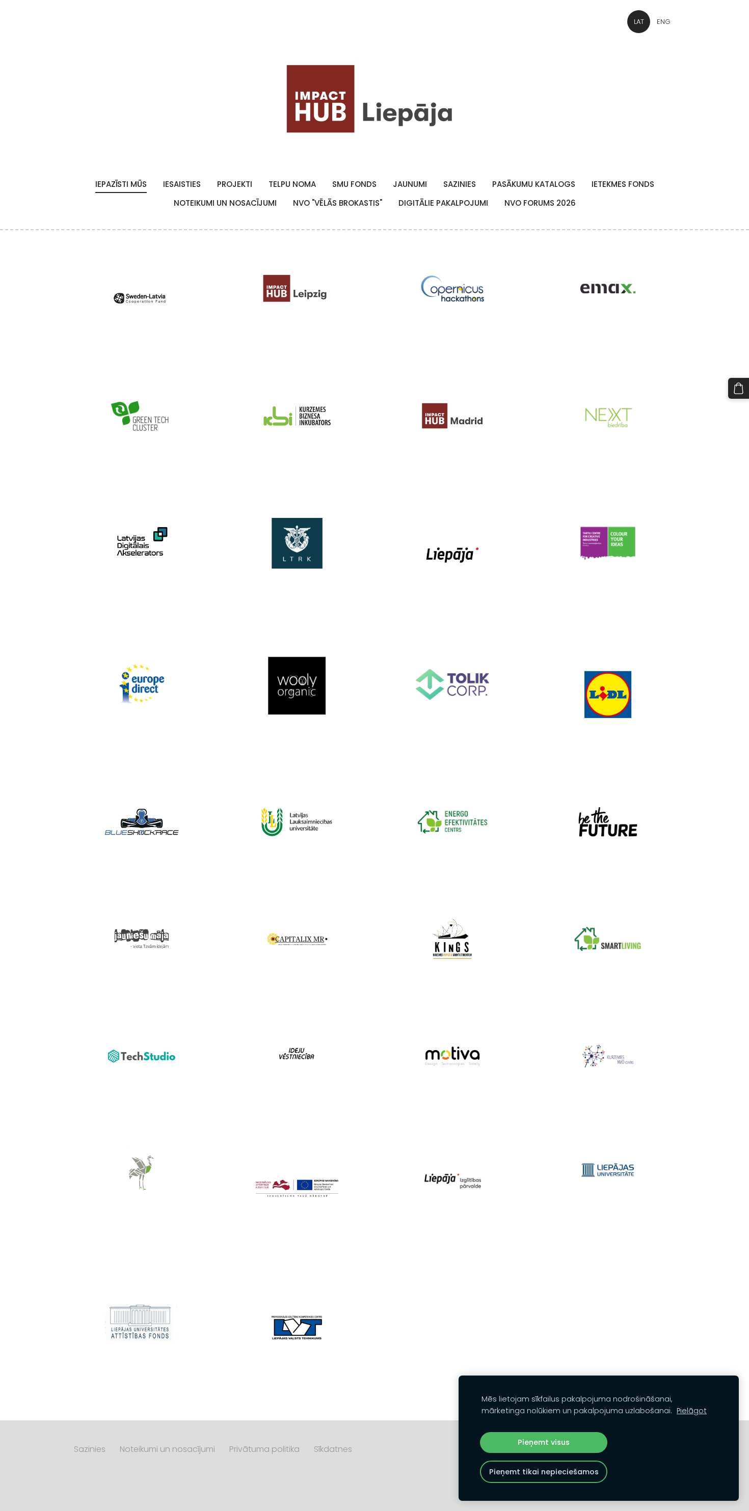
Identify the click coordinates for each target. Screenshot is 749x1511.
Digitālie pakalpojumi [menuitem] (443, 203)
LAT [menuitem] (639, 21)
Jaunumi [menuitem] (410, 184)
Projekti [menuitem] (234, 184)
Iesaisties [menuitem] (182, 184)
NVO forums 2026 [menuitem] (540, 203)
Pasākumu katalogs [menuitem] (533, 184)
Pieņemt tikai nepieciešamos (544, 1472)
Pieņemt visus (544, 1442)
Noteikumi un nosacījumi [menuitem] (225, 203)
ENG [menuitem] (664, 21)
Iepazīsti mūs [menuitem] (121, 184)
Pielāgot (692, 1411)
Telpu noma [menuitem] (292, 184)
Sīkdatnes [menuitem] (333, 1449)
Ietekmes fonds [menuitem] (623, 184)
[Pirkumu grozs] (738, 388)
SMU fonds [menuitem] (354, 184)
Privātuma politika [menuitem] (264, 1449)
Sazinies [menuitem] (459, 184)
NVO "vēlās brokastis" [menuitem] (337, 203)
